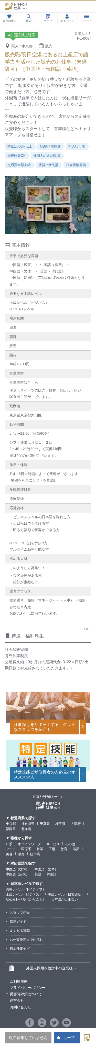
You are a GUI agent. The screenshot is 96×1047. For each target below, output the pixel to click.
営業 (40, 849)
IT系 (9, 844)
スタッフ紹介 (20, 913)
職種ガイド (18, 922)
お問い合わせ (20, 1007)
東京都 (11, 824)
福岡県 (11, 829)
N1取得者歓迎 (50, 146)
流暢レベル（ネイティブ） (26, 889)
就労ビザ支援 (48, 165)
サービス (53, 844)
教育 (64, 849)
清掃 (76, 849)
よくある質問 (20, 931)
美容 (9, 854)
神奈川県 (28, 824)
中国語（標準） (17, 869)
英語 (38, 874)
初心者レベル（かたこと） (26, 899)
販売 (21, 854)
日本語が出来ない (64, 899)
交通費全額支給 (19, 165)
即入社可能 (76, 146)
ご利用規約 (19, 981)
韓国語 (52, 874)
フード (11, 849)
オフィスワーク (29, 844)
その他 (70, 844)
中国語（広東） (17, 874)
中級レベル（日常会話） (66, 894)
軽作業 (35, 854)
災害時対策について (26, 994)
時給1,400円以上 (19, 146)
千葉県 (45, 824)
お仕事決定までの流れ (26, 940)
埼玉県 (60, 824)
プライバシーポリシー (28, 988)
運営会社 (17, 1000)
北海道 (26, 829)
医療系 (26, 849)
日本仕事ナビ (20, 949)
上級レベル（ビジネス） (24, 894)
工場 (52, 849)
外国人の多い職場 (46, 156)
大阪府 (76, 824)
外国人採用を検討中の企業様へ (51, 968)
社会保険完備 (76, 165)
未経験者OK (16, 156)
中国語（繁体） (46, 869)
